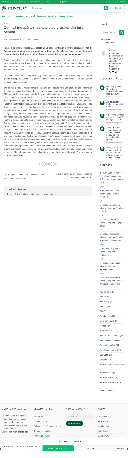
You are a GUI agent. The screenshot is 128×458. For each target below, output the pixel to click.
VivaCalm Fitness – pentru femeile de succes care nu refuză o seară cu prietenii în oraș (115, 152)
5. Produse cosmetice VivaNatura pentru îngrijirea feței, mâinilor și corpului (112, 237)
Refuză (91, 448)
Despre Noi (22, 2)
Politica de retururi (42, 436)
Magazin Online (34, 2)
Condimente (105, 316)
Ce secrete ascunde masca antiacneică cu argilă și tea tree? (115, 117)
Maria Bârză (34, 39)
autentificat (23, 194)
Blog (13, 2)
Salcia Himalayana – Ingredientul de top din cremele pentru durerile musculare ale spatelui (114, 134)
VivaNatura (105, 390)
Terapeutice (18, 16)
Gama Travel (53, 16)
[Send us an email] (65, 2)
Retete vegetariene (108, 350)
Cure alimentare (107, 321)
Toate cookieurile (58, 448)
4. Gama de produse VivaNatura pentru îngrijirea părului (112, 222)
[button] (121, 2)
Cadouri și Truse (66, 16)
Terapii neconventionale (110, 382)
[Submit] (106, 8)
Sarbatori (104, 360)
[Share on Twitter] (46, 164)
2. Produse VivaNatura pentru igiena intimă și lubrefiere (110, 193)
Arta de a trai (105, 292)
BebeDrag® (41, 16)
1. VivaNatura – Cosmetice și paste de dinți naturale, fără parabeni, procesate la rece (112, 178)
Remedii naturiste (108, 345)
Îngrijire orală (30, 16)
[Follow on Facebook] (60, 2)
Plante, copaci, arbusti (110, 335)
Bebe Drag (105, 297)
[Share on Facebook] (41, 164)
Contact (47, 2)
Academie (5, 2)
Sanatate (104, 355)
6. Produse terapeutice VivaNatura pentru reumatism (110, 251)
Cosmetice (6, 16)
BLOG (6, 23)
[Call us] (67, 2)
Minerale (104, 326)
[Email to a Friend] (50, 164)
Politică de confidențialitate (46, 426)
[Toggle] (60, 426)
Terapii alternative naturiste (112, 365)
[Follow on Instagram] (63, 2)
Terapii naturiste (107, 377)
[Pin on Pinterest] (55, 164)
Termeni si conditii (42, 431)
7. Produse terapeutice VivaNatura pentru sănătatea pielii (110, 266)
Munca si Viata (106, 331)
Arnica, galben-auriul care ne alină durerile (114, 104)
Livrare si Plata (40, 421)
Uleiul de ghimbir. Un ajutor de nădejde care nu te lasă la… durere (114, 90)
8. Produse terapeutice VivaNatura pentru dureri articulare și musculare (111, 280)
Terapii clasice (106, 373)
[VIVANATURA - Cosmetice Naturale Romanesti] (14, 8)
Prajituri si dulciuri (108, 340)
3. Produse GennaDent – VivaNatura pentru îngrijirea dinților (112, 208)
